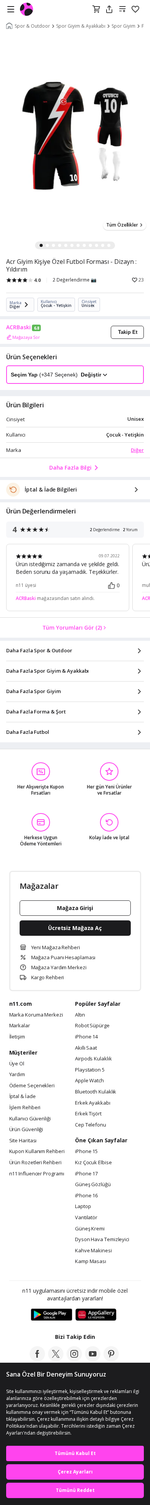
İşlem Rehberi (25, 1108)
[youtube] (92, 1359)
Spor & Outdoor (32, 26)
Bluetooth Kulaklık (95, 1092)
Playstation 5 (90, 1070)
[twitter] (55, 1359)
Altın (80, 1015)
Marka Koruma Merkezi (36, 1015)
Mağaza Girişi (75, 908)
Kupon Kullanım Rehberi (37, 1151)
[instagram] (74, 1359)
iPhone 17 (86, 1174)
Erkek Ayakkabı (92, 1103)
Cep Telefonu (90, 1125)
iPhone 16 (86, 1196)
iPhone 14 (86, 1037)
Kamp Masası (90, 1261)
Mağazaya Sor (26, 337)
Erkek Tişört (88, 1114)
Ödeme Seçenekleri (32, 1086)
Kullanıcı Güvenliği (30, 1119)
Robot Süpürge (92, 1026)
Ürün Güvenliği (26, 1130)
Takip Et (127, 332)
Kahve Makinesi (93, 1251)
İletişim (17, 1037)
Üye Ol (16, 1064)
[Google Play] (51, 1315)
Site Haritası (23, 1141)
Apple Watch (89, 1081)
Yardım (17, 1075)
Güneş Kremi (90, 1229)
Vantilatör (86, 1218)
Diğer (137, 450)
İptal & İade (22, 1096)
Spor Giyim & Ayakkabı (80, 26)
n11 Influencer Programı (36, 1174)
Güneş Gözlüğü (93, 1185)
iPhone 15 (86, 1151)
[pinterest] (111, 1359)
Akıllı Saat (86, 1048)
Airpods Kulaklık (93, 1059)
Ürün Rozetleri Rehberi (35, 1163)
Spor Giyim (123, 26)
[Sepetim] (96, 9)
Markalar (19, 1026)
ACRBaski (18, 327)
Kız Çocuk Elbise (93, 1163)
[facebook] (37, 1359)
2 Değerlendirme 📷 (75, 280)
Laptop (83, 1206)
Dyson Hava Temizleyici (102, 1240)
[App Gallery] (96, 1315)
